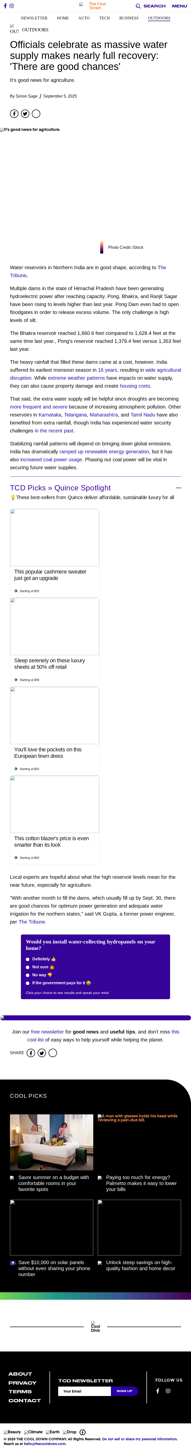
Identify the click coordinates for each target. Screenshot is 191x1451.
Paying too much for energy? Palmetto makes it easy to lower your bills (141, 1183)
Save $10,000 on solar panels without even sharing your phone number (54, 1268)
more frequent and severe (38, 407)
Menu (179, 6)
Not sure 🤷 (42, 967)
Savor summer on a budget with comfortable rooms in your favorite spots (53, 1183)
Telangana (75, 414)
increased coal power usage (51, 459)
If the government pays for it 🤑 (61, 983)
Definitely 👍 (43, 959)
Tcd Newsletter (85, 1381)
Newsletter (34, 18)
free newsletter (47, 1032)
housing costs (135, 386)
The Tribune (32, 922)
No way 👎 (41, 975)
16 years (107, 370)
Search (154, 6)
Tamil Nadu (143, 414)
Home (63, 18)
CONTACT (24, 1400)
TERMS (20, 1392)
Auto (84, 18)
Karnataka (50, 414)
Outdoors (159, 18)
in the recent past (54, 430)
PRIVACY (22, 1383)
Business (129, 18)
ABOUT (20, 1374)
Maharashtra (104, 414)
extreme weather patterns (76, 378)
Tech (104, 18)
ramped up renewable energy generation (104, 451)
